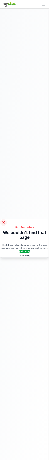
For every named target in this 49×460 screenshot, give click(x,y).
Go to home (24, 251)
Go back (25, 255)
